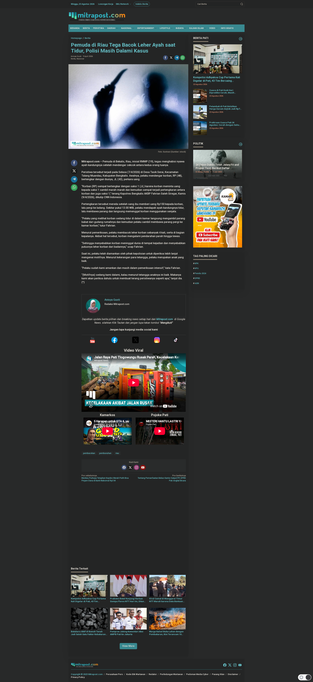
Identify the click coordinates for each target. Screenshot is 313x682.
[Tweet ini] (171, 57)
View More (128, 646)
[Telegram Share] (176, 57)
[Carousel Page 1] (209, 175)
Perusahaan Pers (114, 674)
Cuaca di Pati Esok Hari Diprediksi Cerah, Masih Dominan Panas (221, 91)
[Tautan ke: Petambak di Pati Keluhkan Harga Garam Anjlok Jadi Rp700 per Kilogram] (200, 112)
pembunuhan (105, 453)
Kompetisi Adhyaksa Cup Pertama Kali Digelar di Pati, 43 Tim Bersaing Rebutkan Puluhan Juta (88, 600)
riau (117, 453)
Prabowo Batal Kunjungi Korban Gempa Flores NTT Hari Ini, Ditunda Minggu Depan (128, 600)
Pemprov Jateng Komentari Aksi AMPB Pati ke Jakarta (126, 633)
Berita (73, 59)
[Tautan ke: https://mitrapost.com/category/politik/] (241, 144)
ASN (197, 283)
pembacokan (89, 453)
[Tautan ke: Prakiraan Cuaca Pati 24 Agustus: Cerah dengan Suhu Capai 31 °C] (200, 128)
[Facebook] (124, 467)
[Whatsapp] (182, 57)
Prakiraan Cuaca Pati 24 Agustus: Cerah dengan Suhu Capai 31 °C (224, 123)
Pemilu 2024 (200, 273)
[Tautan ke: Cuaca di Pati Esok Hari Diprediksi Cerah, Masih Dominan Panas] (200, 96)
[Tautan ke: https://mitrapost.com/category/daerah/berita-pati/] (241, 39)
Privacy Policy (78, 677)
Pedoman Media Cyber (197, 674)
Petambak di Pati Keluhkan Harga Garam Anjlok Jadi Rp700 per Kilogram (225, 107)
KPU (197, 268)
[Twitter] (130, 467)
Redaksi (152, 674)
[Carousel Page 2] (213, 175)
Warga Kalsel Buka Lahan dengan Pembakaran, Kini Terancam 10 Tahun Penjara (166, 633)
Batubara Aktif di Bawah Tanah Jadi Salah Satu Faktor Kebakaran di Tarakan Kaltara (88, 633)
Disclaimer (233, 674)
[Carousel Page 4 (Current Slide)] (221, 175)
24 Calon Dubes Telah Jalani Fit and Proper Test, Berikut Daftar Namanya (217, 166)
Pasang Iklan (218, 674)
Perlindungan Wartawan (171, 674)
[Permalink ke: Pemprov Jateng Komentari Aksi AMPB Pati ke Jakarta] (128, 618)
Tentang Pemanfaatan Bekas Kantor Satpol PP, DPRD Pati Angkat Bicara (162, 478)
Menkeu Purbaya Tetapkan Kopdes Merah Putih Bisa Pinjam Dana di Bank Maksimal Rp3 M (105, 478)
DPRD (197, 278)
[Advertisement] (128, 524)
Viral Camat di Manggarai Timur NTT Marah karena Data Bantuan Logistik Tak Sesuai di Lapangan (166, 600)
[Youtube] (143, 467)
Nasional (80, 59)
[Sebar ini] (165, 57)
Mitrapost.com (164, 319)
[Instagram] (136, 467)
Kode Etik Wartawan (135, 674)
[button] (242, 4)
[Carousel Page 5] (225, 175)
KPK (196, 263)
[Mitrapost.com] (97, 16)
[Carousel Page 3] (217, 175)
